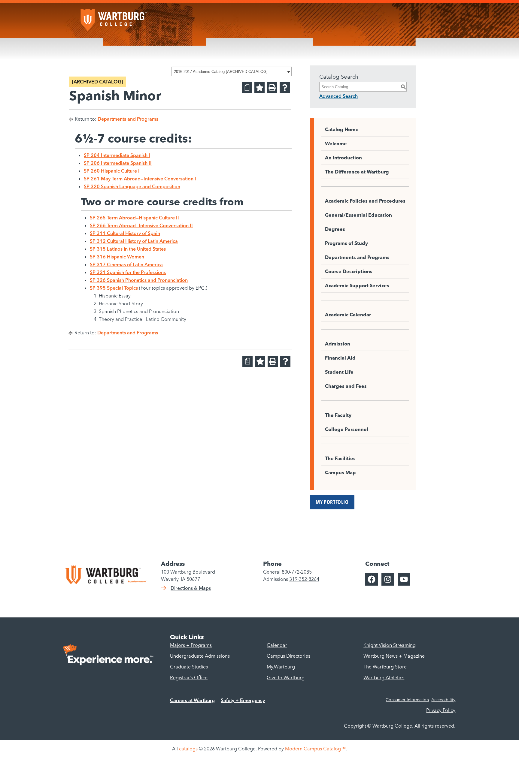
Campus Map (340, 472)
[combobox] (231, 71)
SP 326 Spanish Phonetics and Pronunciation (139, 280)
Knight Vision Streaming (389, 645)
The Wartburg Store (385, 667)
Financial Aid (340, 358)
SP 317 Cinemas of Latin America (126, 264)
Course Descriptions (348, 271)
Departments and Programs (128, 119)
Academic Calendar (348, 315)
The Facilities (340, 458)
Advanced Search (338, 96)
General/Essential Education (358, 215)
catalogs (188, 749)
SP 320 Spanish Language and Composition (132, 186)
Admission (337, 344)
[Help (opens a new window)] (285, 87)
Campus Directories (288, 656)
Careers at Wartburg (192, 700)
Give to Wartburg (286, 677)
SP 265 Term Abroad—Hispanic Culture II (134, 218)
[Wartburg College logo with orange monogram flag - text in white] (113, 17)
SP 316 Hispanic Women (117, 257)
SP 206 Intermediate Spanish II (118, 163)
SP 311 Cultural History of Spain (125, 233)
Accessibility (443, 699)
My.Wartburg (281, 667)
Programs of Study (346, 243)
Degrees (335, 229)
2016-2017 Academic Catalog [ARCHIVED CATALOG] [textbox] (221, 71)
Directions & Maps (191, 588)
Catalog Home (342, 129)
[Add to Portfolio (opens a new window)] (259, 87)
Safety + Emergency (243, 700)
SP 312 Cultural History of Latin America (134, 241)
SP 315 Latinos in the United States (128, 249)
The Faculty (338, 415)
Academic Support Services (357, 285)
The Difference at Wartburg (357, 172)
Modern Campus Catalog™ (315, 749)
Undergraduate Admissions (200, 656)
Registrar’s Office (189, 677)
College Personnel (346, 429)
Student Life (339, 372)
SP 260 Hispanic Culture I (112, 171)
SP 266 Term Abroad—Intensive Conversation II (141, 225)
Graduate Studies (189, 667)
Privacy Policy (440, 710)
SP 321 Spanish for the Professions (128, 272)
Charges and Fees (346, 386)
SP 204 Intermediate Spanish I (117, 155)
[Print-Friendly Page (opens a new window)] (272, 87)
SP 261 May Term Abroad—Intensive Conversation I (140, 179)
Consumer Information (407, 699)
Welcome (336, 143)
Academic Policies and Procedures (365, 201)
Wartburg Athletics (383, 677)
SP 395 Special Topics (114, 288)
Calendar (277, 645)
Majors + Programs (191, 645)
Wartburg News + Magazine (394, 656)
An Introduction (343, 158)
